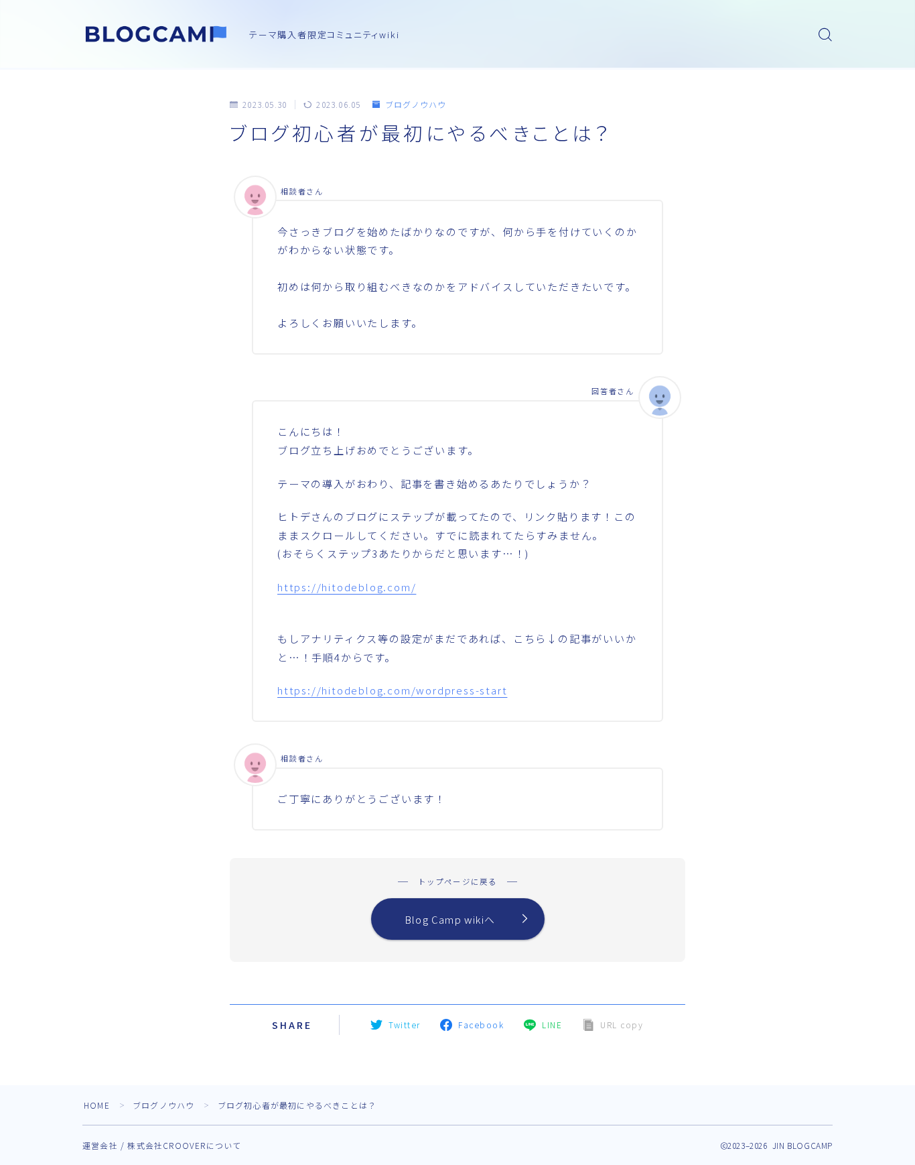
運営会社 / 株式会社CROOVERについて (161, 1145)
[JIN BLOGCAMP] (156, 34)
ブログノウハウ (415, 104)
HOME (97, 1105)
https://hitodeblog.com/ (346, 586)
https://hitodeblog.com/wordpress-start (392, 689)
